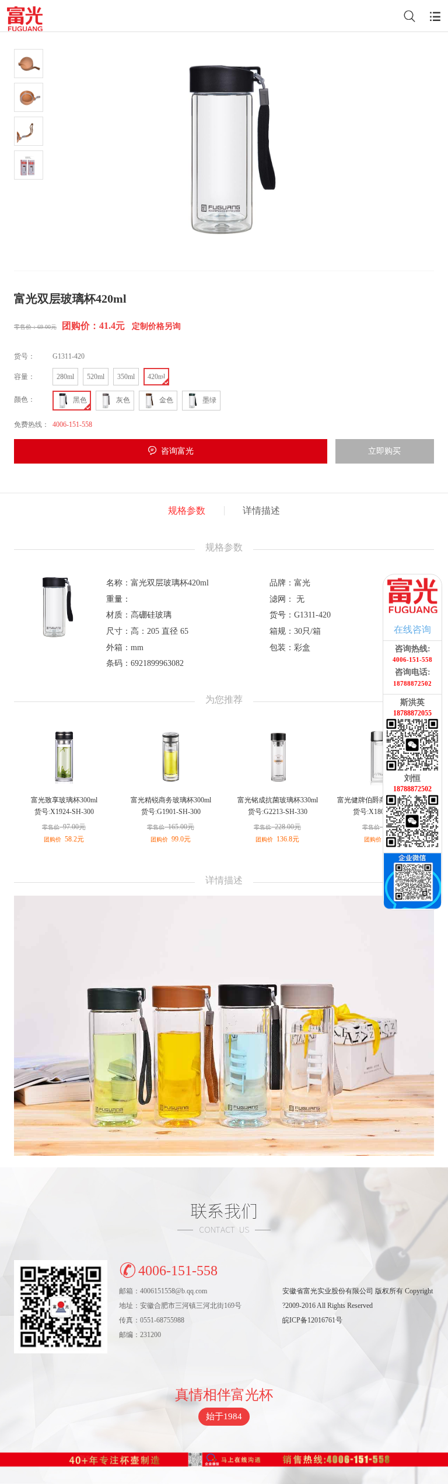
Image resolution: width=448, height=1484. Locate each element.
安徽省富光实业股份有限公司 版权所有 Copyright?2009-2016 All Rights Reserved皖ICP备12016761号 (357, 1305)
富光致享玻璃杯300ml (64, 800)
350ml (126, 377)
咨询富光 (177, 451)
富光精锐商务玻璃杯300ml (171, 800)
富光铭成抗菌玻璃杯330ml (277, 800)
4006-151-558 (178, 1270)
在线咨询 (412, 629)
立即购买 (384, 451)
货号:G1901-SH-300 (171, 812)
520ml (95, 377)
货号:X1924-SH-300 (64, 812)
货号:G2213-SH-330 (277, 812)
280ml (65, 377)
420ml (156, 377)
